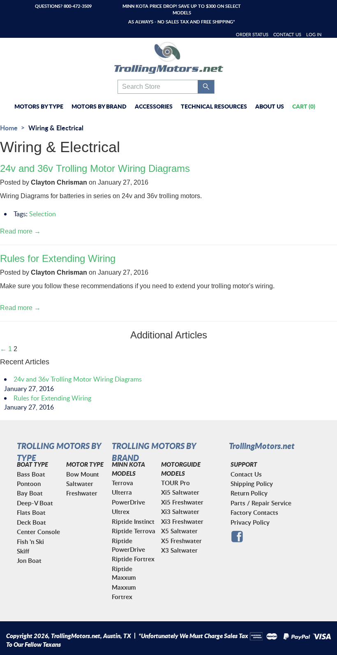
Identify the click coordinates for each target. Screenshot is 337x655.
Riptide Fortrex (133, 559)
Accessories (154, 106)
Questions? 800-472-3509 (63, 6)
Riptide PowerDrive (128, 545)
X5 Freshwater (181, 541)
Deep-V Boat (35, 503)
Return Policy (249, 493)
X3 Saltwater (179, 550)
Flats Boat (31, 512)
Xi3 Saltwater (180, 511)
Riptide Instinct (133, 521)
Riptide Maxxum (124, 573)
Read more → (20, 231)
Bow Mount (82, 474)
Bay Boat (30, 493)
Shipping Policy (252, 483)
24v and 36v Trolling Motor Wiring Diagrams (95, 168)
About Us (269, 106)
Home (9, 127)
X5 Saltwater (179, 531)
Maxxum (124, 587)
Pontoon (29, 483)
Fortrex (122, 597)
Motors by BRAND (99, 106)
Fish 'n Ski (30, 541)
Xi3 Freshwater (182, 521)
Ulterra (122, 492)
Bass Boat (31, 474)
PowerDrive (128, 502)
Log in (313, 34)
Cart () (303, 106)
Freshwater (81, 493)
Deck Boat (31, 522)
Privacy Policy (250, 522)
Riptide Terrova (133, 531)
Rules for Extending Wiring (57, 258)
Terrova (122, 483)
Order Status (252, 34)
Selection (42, 213)
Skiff (23, 551)
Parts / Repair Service (261, 503)
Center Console (38, 532)
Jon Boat (29, 560)
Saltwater (79, 483)
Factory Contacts (254, 512)
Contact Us (287, 34)
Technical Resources (214, 106)
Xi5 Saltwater (180, 492)
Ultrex (120, 511)
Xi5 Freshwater (182, 502)
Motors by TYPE (38, 106)
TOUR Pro (175, 483)
